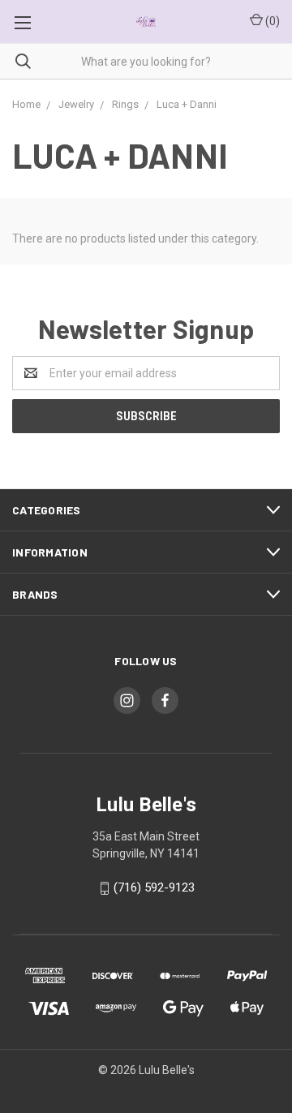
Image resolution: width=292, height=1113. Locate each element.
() (271, 21)
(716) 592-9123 (154, 887)
